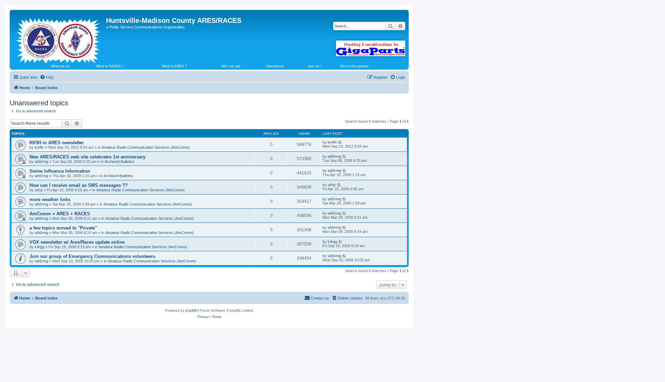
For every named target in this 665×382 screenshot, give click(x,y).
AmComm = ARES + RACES (59, 213)
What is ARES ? (174, 66)
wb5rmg (41, 161)
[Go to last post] (340, 142)
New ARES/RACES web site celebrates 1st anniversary (87, 156)
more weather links (49, 199)
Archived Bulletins (119, 161)
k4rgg (39, 247)
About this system (354, 66)
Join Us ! (314, 66)
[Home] (58, 37)
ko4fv (39, 147)
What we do (60, 66)
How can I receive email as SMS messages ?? (78, 185)
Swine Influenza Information (59, 171)
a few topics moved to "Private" (63, 228)
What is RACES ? (110, 66)
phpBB (190, 310)
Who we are (230, 66)
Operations (275, 66)
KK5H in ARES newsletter (56, 142)
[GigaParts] (370, 48)
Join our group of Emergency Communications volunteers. (92, 256)
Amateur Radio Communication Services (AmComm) (145, 147)
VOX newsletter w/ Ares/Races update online (77, 242)
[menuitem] (47, 77)
